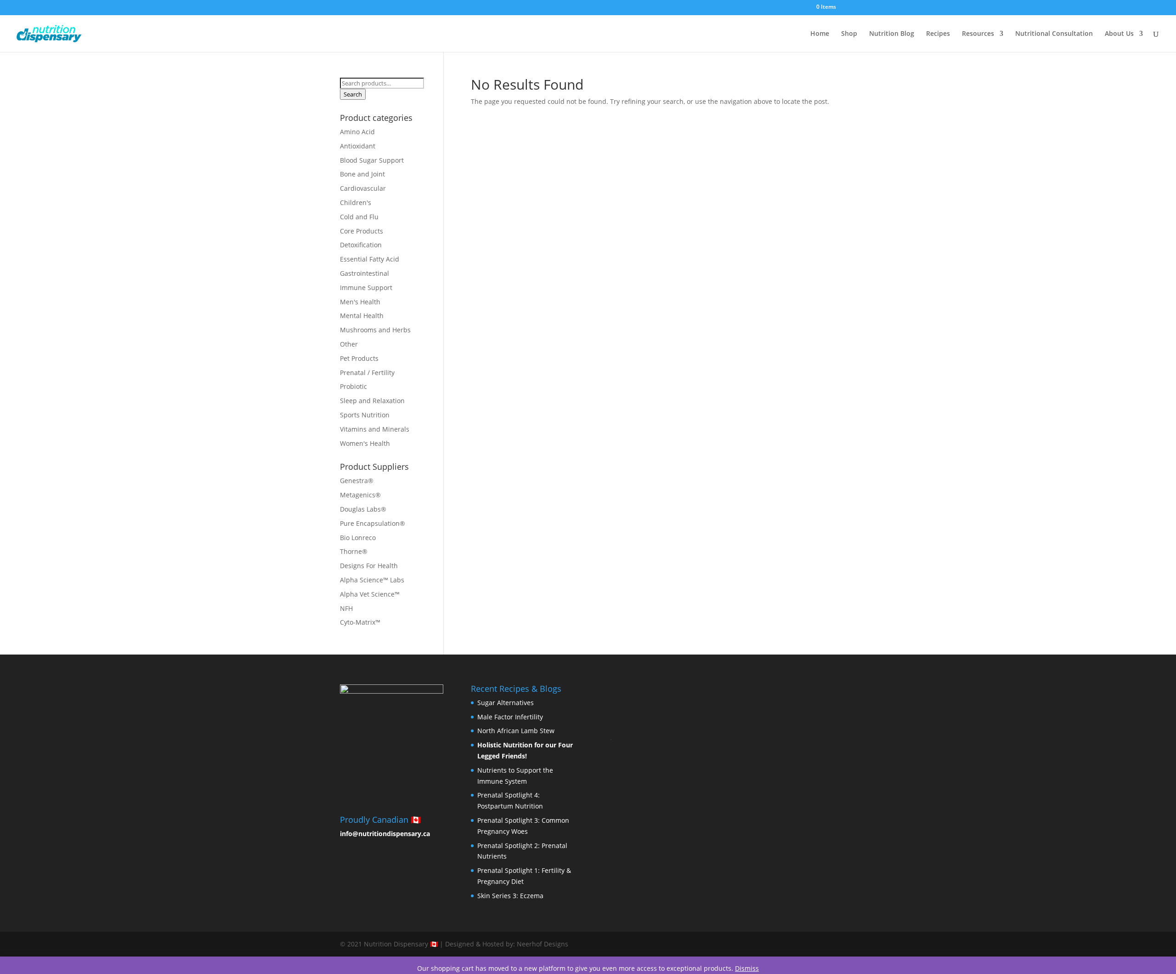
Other (349, 344)
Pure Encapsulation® (372, 523)
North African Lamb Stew (515, 730)
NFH (346, 608)
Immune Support (366, 287)
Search (353, 94)
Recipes (938, 34)
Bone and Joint (362, 174)
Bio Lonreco (358, 537)
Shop (849, 34)
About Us (1119, 34)
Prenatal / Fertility (367, 372)
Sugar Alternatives (505, 702)
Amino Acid (357, 131)
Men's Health (360, 301)
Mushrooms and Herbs (375, 329)
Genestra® (356, 480)
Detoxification (361, 244)
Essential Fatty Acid (369, 259)
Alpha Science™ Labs (372, 579)
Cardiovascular (363, 188)
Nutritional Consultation (1054, 34)
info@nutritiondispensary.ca (385, 833)
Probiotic (353, 386)
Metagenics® (360, 494)
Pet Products (359, 358)
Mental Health (362, 315)
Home (819, 34)
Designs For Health (369, 565)
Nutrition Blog (891, 34)
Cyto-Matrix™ (360, 622)
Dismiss (747, 968)
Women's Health (365, 443)
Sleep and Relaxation (372, 400)
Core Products (361, 231)
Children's (355, 202)
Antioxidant (357, 146)
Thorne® (354, 551)
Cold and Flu (359, 216)
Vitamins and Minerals (374, 429)
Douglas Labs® (363, 509)
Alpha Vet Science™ (370, 594)
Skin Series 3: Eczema (510, 895)
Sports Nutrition (365, 414)
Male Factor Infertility (510, 716)
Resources (978, 34)
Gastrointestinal (364, 273)
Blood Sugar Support (372, 160)
